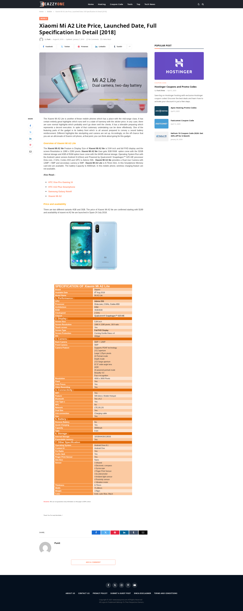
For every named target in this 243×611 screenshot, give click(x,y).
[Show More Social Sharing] (129, 46)
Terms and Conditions (165, 593)
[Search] (202, 4)
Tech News (150, 4)
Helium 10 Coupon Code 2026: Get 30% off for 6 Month (187, 134)
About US (70, 593)
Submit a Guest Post (120, 593)
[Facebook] (30, 125)
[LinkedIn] (30, 138)
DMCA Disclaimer (142, 593)
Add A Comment (93, 562)
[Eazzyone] (52, 4)
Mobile (43, 18)
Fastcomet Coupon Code (182, 120)
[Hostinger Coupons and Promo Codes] (179, 66)
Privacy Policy (100, 593)
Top (138, 4)
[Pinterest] (30, 144)
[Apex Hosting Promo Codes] (161, 111)
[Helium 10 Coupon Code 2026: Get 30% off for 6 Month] (161, 136)
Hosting (102, 4)
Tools (130, 4)
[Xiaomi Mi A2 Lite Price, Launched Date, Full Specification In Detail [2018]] (93, 82)
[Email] (30, 151)
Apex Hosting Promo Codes (183, 107)
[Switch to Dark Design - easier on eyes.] (198, 4)
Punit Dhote (161, 90)
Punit (48, 39)
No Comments (94, 39)
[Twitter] (30, 132)
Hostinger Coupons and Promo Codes (176, 86)
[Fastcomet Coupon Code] (161, 124)
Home (91, 4)
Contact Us (84, 593)
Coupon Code (116, 4)
